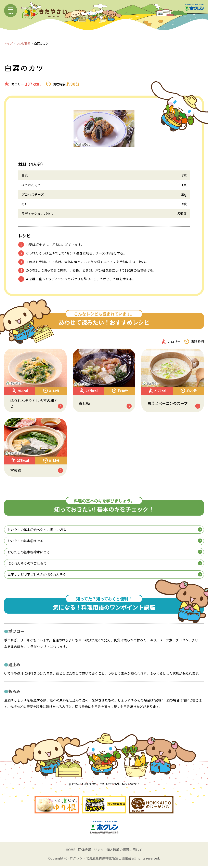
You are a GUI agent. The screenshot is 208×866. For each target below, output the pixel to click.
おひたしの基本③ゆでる (25, 540)
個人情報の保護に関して (124, 849)
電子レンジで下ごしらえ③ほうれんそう (37, 574)
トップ (8, 43)
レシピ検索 (23, 43)
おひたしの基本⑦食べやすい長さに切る (37, 529)
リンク (99, 849)
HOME (70, 849)
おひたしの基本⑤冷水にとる (29, 551)
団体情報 (84, 849)
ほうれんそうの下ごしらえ (27, 563)
